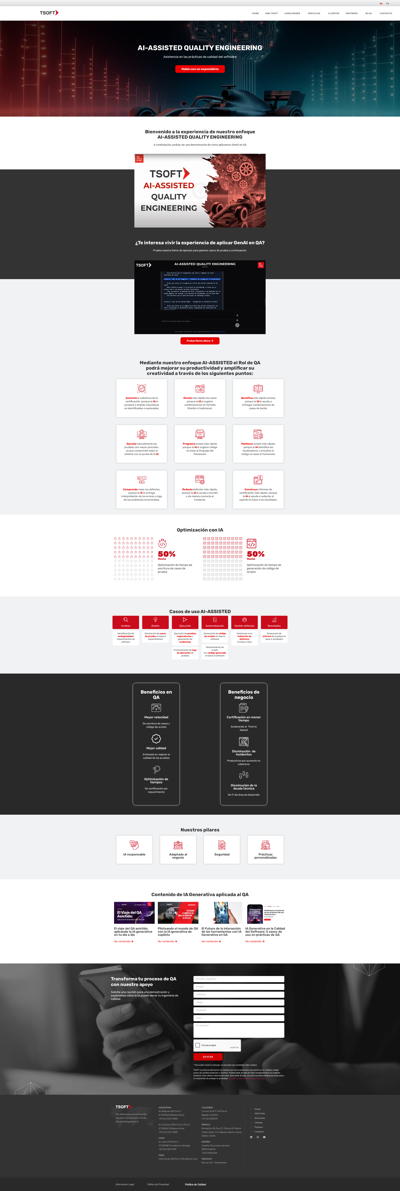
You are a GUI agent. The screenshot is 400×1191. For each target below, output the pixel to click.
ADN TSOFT (271, 13)
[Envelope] (264, 1137)
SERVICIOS (314, 13)
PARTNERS (352, 13)
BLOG (369, 13)
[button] (200, 190)
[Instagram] (257, 1137)
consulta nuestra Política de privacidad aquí (247, 1078)
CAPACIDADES (292, 13)
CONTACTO (386, 13)
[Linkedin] (251, 1137)
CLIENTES (333, 13)
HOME (255, 13)
